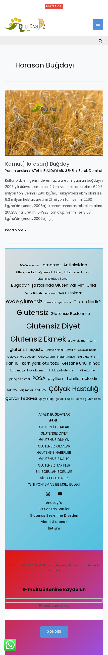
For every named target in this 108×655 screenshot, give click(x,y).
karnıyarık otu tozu (40, 363)
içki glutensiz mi (88, 357)
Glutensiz (32, 312)
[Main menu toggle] (98, 24)
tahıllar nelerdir (82, 378)
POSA (38, 378)
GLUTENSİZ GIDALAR (54, 446)
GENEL (70, 170)
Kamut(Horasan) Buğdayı (38, 163)
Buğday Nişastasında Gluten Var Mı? (47, 285)
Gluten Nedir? (87, 302)
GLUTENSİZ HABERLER (54, 452)
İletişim (54, 528)
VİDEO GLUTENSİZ (54, 478)
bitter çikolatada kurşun (53, 279)
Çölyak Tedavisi (21, 398)
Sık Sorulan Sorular (54, 509)
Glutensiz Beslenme (70, 313)
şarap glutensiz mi (88, 399)
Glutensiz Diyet (53, 326)
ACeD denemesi (30, 265)
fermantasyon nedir (58, 302)
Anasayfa (54, 502)
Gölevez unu (46, 357)
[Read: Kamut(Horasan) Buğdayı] (54, 122)
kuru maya (17, 370)
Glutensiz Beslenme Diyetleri (54, 515)
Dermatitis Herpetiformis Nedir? (45, 293)
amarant (52, 265)
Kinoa (94, 363)
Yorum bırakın (16, 170)
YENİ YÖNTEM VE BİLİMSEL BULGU (54, 484)
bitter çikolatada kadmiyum (72, 272)
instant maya (66, 357)
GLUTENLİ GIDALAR (54, 427)
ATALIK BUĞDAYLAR (47, 170)
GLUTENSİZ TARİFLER (54, 465)
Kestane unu (74, 363)
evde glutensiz (24, 301)
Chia (91, 285)
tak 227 (12, 390)
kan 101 (13, 363)
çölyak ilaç (46, 399)
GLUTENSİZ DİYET (54, 433)
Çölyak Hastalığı (74, 388)
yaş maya (26, 390)
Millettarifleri (88, 370)
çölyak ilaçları (65, 399)
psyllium (56, 378)
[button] (54, 6)
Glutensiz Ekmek (38, 339)
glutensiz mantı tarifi (82, 341)
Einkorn (75, 293)
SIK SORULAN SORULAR (54, 471)
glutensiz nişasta (26, 349)
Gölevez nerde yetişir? (22, 357)
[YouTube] (60, 494)
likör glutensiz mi (38, 370)
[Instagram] (48, 494)
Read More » (15, 230)
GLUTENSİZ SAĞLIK (54, 458)
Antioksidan (75, 265)
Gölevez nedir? (87, 350)
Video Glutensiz (54, 521)
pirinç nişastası (19, 379)
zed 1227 (40, 390)
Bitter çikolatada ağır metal (34, 272)
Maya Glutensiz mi (64, 370)
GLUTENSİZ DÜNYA (54, 439)
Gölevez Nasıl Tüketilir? (61, 350)
